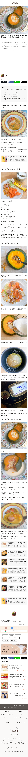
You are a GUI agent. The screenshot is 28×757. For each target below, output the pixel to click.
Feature (7, 723)
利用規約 (4, 740)
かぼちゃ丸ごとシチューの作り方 (11, 94)
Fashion (7, 711)
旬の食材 (14, 640)
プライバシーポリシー (20, 740)
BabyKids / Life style (21, 718)
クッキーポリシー (4, 742)
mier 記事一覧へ (21, 624)
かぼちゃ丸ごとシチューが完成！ (11, 96)
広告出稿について (22, 738)
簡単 (12, 635)
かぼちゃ (6, 640)
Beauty (21, 711)
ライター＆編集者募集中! (18, 743)
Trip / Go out (7, 718)
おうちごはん (7, 637)
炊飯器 (18, 635)
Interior (21, 715)
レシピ (6, 635)
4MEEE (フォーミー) (8, 743)
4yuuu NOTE (21, 723)
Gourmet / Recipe (7, 715)
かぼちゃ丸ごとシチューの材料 (10, 92)
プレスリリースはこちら (6, 738)
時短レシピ (16, 637)
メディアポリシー (11, 740)
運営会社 (24, 742)
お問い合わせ (15, 738)
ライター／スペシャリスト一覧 (15, 742)
